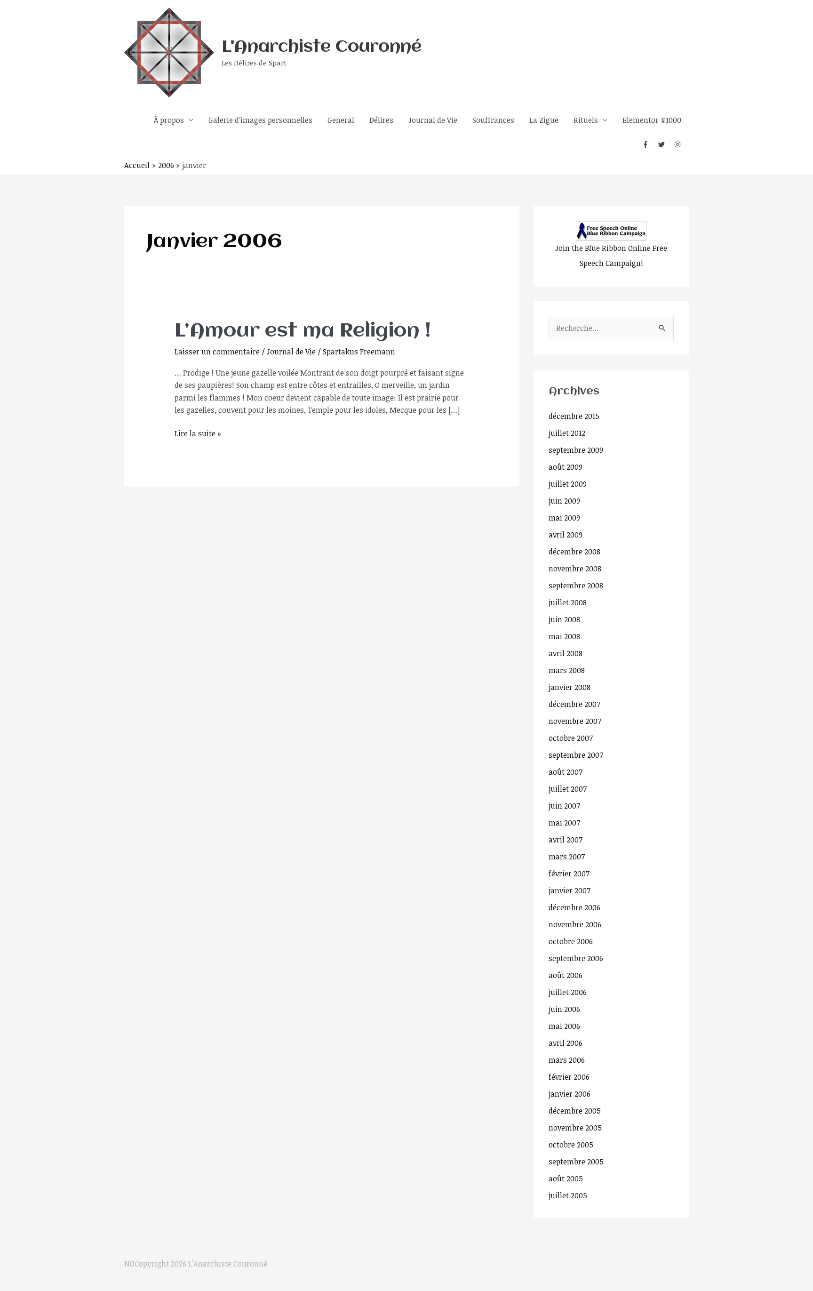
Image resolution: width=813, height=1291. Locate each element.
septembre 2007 (576, 755)
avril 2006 (565, 1043)
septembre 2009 (576, 450)
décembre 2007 (574, 704)
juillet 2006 (568, 992)
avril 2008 (565, 653)
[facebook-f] (649, 144)
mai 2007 (564, 823)
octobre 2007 (571, 738)
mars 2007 (567, 856)
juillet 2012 (567, 433)
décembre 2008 (574, 551)
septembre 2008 (576, 585)
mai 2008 (564, 636)
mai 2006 (564, 1026)
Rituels (586, 120)
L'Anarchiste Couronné (322, 47)
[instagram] (677, 144)
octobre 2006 (571, 941)
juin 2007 (564, 806)
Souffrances (493, 120)
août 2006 (565, 975)
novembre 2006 (575, 924)
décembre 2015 (574, 416)
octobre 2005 (571, 1144)
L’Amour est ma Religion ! (303, 331)
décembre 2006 (574, 907)
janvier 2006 (569, 1094)
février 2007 (569, 873)
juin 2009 (564, 501)
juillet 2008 (568, 602)
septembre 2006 (576, 958)
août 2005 (566, 1178)
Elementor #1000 (651, 120)
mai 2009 (564, 518)
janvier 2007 (569, 890)
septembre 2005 (576, 1161)
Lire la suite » (198, 433)
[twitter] (665, 144)
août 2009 (565, 467)
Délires (381, 120)
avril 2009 (565, 534)
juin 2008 (564, 619)
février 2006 (569, 1077)
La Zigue (543, 120)
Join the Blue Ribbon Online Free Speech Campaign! (611, 255)
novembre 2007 (575, 721)
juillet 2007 (568, 789)
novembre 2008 (575, 568)
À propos (169, 120)
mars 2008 (567, 670)
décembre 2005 (575, 1111)
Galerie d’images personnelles (260, 120)
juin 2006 (564, 1009)
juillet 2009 (568, 484)
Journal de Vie (432, 120)
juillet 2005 (568, 1195)
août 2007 (565, 772)
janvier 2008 (569, 687)
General (340, 120)
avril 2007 (565, 839)
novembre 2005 (575, 1128)
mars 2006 (567, 1060)
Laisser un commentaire (217, 351)
